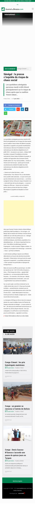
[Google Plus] (18, 109)
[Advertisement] (17, 44)
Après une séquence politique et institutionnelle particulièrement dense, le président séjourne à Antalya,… (16, 466)
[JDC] (12, 9)
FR (17, 4)
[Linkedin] (22, 109)
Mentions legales (17, 481)
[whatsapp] (5, 113)
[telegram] (26, 109)
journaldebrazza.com (23, 488)
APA (18, 14)
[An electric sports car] (17, 347)
